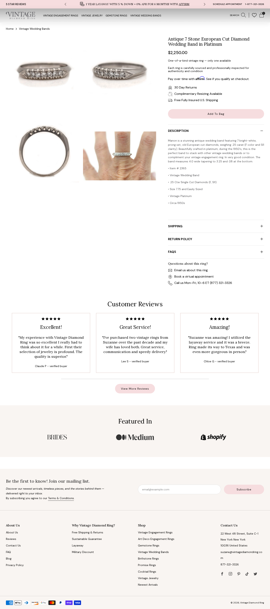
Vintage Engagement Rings (60, 15)
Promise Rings (147, 565)
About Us (12, 532)
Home (10, 28)
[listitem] (135, 4)
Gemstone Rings (116, 15)
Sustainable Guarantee (87, 539)
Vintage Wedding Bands (145, 15)
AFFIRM (184, 4)
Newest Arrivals (148, 584)
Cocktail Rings (147, 571)
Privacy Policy (15, 565)
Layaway (77, 545)
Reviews (11, 539)
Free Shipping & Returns (87, 532)
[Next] (204, 4)
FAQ (8, 552)
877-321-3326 (230, 564)
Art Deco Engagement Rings (156, 539)
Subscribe (244, 489)
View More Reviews (135, 388)
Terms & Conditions (61, 498)
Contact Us (13, 545)
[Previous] (65, 4)
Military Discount (83, 552)
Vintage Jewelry (92, 15)
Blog (8, 558)
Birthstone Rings (148, 558)
